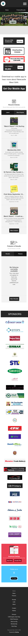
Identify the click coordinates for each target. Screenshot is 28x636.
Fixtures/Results (21, 10)
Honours (14, 614)
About (14, 604)
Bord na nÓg (14, 621)
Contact (14, 608)
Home (14, 591)
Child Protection (14, 619)
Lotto (14, 602)
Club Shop (14, 626)
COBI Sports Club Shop (14, 616)
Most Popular (20, 112)
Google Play (18, 560)
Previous (2, 23)
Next (25, 23)
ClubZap (17, 632)
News (7, 10)
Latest (7, 112)
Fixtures (20, 253)
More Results (14, 298)
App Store (9, 560)
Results (8, 253)
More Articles (14, 230)
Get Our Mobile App (14, 88)
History (14, 610)
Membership (14, 623)
